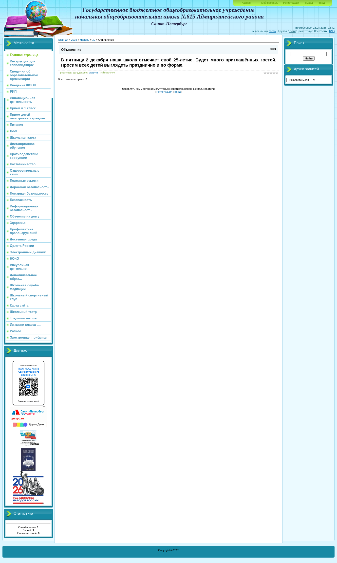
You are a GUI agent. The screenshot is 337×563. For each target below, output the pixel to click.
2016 (74, 39)
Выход (309, 2)
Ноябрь (84, 39)
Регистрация (291, 2)
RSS (332, 31)
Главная (246, 2)
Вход (321, 2)
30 (93, 39)
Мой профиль (269, 2)
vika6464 (93, 73)
